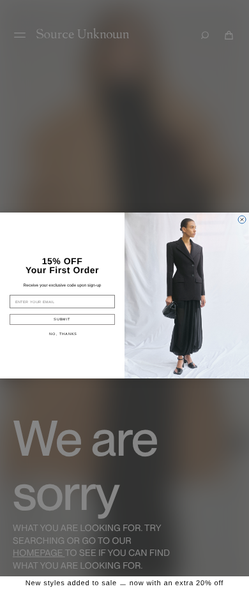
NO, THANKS (63, 334)
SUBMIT (62, 319)
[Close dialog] (242, 219)
